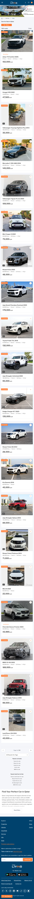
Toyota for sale (17, 761)
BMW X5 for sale (17, 784)
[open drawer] (2, 2)
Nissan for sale (17, 763)
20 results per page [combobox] (12, 755)
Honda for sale (17, 765)
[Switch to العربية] (25, 2)
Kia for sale (17, 767)
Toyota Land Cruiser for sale (17, 776)
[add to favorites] (30, 32)
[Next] (30, 750)
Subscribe (28, 859)
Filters (7, 25)
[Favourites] (28, 2)
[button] (14, 2)
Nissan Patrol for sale (17, 778)
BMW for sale (17, 769)
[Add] (31, 2)
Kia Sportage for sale (17, 782)
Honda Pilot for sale (17, 780)
